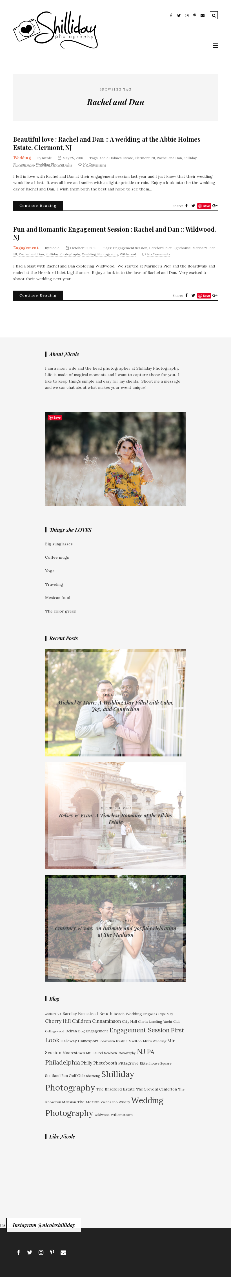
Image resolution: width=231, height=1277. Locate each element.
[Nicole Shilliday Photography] (55, 47)
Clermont (142, 158)
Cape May (165, 1014)
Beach (105, 1013)
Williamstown (122, 1115)
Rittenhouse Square (156, 1063)
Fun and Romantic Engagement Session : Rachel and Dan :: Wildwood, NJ (114, 233)
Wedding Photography (54, 164)
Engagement (26, 247)
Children (81, 1021)
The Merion (88, 1101)
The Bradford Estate (115, 1089)
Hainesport (88, 1041)
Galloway (69, 1041)
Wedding (22, 157)
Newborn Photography (120, 1053)
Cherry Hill (58, 1021)
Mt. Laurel (94, 1053)
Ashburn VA (53, 1014)
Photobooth (105, 1063)
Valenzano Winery (115, 1102)
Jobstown (107, 1041)
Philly (86, 1063)
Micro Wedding (154, 1041)
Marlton (135, 1041)
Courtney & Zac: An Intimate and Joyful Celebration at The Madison (115, 931)
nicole (47, 158)
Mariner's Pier (203, 248)
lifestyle (121, 1041)
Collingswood (54, 1031)
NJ (153, 158)
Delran (71, 1031)
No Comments (94, 164)
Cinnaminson (106, 1021)
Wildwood (128, 254)
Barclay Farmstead (80, 1013)
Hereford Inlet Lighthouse (170, 248)
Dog (81, 1031)
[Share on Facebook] (186, 205)
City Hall (129, 1021)
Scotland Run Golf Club (65, 1075)
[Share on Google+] (215, 205)
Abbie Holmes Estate (116, 158)
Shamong (93, 1076)
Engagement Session (130, 248)
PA (150, 1052)
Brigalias (150, 1014)
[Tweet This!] (193, 205)
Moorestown (74, 1052)
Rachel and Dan (169, 158)
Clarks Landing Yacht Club (159, 1021)
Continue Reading (38, 205)
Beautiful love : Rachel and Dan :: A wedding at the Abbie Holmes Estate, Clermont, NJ (106, 143)
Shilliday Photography (63, 254)
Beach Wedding (128, 1013)
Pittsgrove (128, 1063)
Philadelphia (62, 1062)
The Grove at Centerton (156, 1089)
